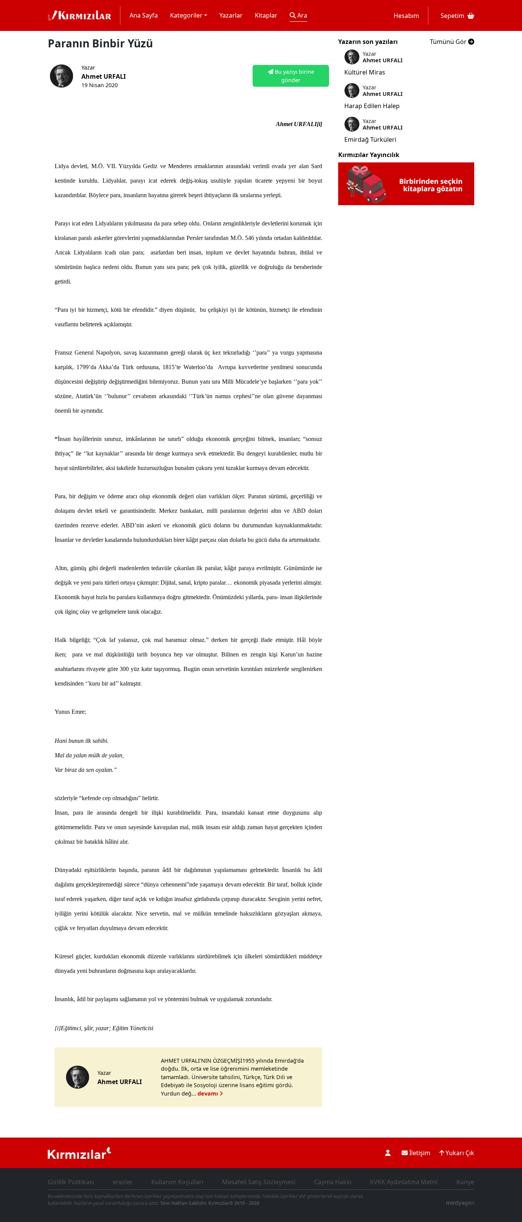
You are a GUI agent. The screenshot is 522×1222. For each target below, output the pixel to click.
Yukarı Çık (459, 1153)
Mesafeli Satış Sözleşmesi (258, 1182)
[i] (58, 1028)
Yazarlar (231, 15)
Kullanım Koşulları (177, 1182)
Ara (301, 15)
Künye (465, 1182)
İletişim (419, 1153)
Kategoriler (186, 15)
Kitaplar (266, 15)
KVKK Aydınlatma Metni (404, 1182)
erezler (123, 1182)
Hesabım (406, 15)
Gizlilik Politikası (71, 1182)
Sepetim (452, 15)
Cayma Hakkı (333, 1182)
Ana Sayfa (144, 15)
